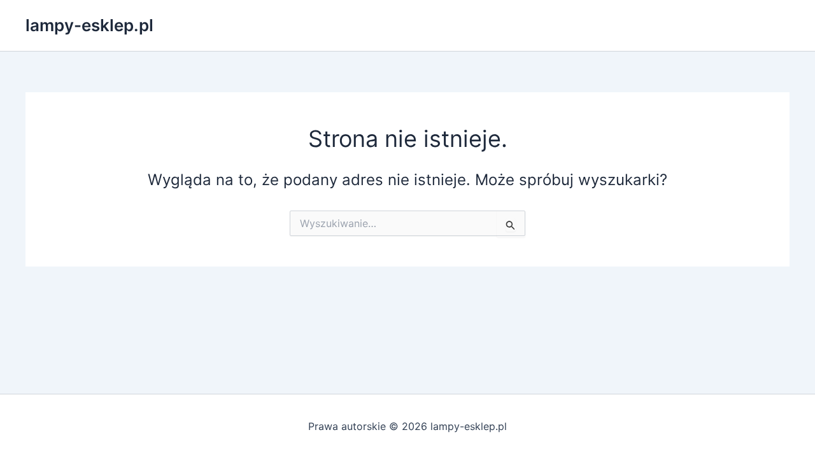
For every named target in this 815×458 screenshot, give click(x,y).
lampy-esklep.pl (89, 25)
